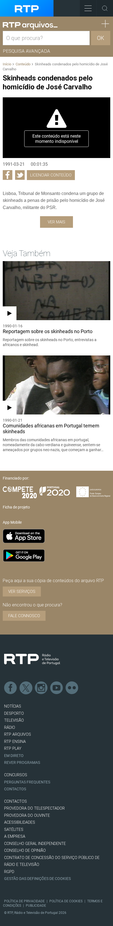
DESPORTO (14, 713)
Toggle (105, 8)
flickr (72, 688)
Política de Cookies (66, 901)
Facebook (10, 688)
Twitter (26, 688)
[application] (56, 127)
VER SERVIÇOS (21, 591)
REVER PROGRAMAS (22, 762)
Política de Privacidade (24, 901)
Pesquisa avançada (26, 51)
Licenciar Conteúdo (51, 175)
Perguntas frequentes (27, 782)
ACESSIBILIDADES (19, 822)
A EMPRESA (14, 836)
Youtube (56, 688)
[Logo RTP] (32, 659)
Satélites (13, 829)
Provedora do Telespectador (34, 808)
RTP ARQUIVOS (17, 734)
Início (7, 64)
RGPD (9, 871)
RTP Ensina (15, 741)
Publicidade (36, 906)
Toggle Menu (88, 8)
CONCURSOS (15, 775)
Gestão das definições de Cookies (37, 878)
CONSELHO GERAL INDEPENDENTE (35, 843)
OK (100, 38)
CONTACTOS (15, 801)
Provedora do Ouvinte (27, 815)
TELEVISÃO (14, 720)
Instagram (41, 688)
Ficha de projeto (16, 507)
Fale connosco (24, 615)
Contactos (15, 789)
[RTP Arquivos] (30, 26)
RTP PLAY (12, 748)
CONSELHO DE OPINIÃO (25, 850)
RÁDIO (9, 727)
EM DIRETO (14, 755)
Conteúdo (23, 64)
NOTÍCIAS (12, 706)
